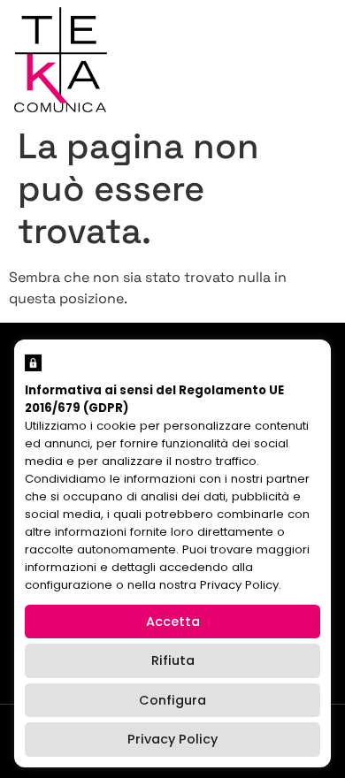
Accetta (173, 621)
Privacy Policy (172, 739)
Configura (172, 700)
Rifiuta (173, 660)
